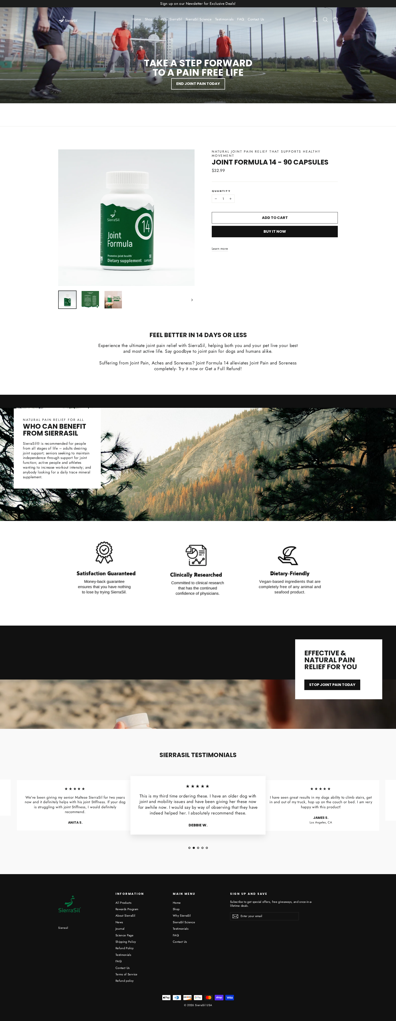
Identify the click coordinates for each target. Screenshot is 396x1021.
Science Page (124, 935)
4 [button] (202, 848)
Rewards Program (127, 909)
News (119, 922)
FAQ (240, 19)
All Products (123, 903)
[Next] (192, 300)
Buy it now (275, 231)
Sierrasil (63, 928)
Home (136, 19)
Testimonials (224, 19)
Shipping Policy (126, 942)
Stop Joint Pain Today (332, 684)
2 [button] (194, 848)
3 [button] (198, 848)
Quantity (221, 191)
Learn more (220, 248)
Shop (149, 19)
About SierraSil (125, 915)
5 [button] (207, 848)
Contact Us (256, 19)
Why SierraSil (171, 19)
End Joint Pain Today (198, 83)
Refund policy (125, 981)
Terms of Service (127, 974)
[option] (75, 807)
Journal (120, 928)
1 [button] (189, 848)
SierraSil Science (199, 19)
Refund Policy (125, 948)
